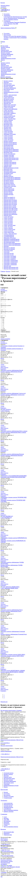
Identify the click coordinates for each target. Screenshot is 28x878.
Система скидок (8, 806)
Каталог (6, 36)
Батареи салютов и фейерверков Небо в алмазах (13, 432)
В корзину (3, 369)
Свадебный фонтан (9, 235)
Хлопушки (4, 57)
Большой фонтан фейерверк (11, 149)
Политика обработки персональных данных (7, 860)
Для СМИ (15, 23)
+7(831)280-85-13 (5, 10)
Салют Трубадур (5, 410)
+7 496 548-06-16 (5, 844)
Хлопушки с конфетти (10, 113)
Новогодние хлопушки (10, 104)
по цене (3, 289)
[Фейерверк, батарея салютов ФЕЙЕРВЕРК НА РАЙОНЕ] (14, 539)
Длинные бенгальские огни (11, 158)
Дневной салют (8, 130)
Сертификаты (21, 18)
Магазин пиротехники (7, 745)
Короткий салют (8, 114)
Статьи (5, 23)
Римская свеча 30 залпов (10, 202)
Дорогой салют (8, 121)
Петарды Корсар (8, 96)
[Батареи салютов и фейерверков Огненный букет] (14, 633)
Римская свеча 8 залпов (10, 211)
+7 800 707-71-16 (5, 850)
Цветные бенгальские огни (11, 267)
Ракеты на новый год (9, 197)
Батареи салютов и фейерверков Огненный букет (14, 634)
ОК (1, 876)
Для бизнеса (7, 15)
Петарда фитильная (9, 188)
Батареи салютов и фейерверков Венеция (12, 455)
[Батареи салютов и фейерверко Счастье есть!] (13, 393)
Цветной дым (7, 103)
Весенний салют (8, 124)
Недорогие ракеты (9, 180)
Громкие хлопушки (9, 155)
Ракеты (3, 60)
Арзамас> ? (10, 868)
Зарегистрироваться (6, 28)
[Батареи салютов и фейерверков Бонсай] (12, 370)
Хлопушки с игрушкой (10, 256)
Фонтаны (3, 48)
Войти (13, 28)
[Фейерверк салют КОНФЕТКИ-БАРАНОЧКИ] (14, 475)
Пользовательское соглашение (5, 863)
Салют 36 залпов (8, 132)
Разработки (23, 22)
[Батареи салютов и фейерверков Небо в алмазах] (14, 431)
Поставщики (10, 22)
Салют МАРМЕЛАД (6, 517)
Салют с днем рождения (10, 95)
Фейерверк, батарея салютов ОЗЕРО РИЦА (12, 656)
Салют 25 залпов (8, 135)
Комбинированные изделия (8, 58)
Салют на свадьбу (8, 107)
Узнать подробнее (5, 338)
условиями (3, 872)
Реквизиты (6, 833)
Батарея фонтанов (8, 111)
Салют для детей (8, 110)
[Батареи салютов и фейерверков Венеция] (12, 454)
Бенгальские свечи (6, 55)
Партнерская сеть (17, 16)
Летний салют (7, 127)
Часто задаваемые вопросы (11, 19)
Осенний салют (8, 123)
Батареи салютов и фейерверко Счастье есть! (12, 394)
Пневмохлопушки (8, 117)
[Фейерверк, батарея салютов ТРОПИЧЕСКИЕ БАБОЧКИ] (14, 498)
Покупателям (7, 34)
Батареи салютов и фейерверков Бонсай (11, 371)
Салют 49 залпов (8, 131)
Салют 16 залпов (8, 137)
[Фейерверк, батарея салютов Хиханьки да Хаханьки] (14, 347)
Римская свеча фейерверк (10, 109)
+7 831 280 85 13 (5, 754)
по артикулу (4, 290)
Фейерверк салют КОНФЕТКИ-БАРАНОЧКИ (13, 477)
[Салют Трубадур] (6, 409)
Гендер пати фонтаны (9, 153)
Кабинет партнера (8, 811)
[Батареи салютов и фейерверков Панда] (12, 609)
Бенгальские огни (8, 102)
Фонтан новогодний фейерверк (12, 243)
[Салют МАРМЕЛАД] (7, 516)
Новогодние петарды (9, 106)
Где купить (7, 14)
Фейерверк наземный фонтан (11, 239)
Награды (10, 23)
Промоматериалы (12, 18)
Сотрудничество (8, 16)
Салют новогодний (9, 97)
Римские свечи (5, 50)
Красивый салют (8, 125)
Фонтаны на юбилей (9, 247)
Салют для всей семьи (9, 118)
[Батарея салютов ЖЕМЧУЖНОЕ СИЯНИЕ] (13, 670)
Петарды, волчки (5, 53)
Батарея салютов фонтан (10, 142)
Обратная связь (8, 834)
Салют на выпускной (9, 116)
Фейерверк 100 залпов (10, 134)
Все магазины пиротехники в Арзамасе (11, 710)
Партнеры (17, 22)
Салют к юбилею (8, 120)
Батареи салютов (5, 47)
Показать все (4, 701)
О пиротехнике (13, 37)
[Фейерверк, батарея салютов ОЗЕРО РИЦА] (13, 654)
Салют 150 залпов (8, 139)
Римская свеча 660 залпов (10, 208)
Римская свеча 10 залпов (10, 200)
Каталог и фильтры (6, 76)
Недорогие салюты (9, 99)
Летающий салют (8, 173)
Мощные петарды (8, 100)
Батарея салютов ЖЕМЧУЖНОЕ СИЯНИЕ (12, 672)
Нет (2, 869)
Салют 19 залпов (8, 138)
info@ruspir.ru (4, 838)
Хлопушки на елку (9, 253)
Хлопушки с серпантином (11, 260)
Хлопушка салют (8, 250)
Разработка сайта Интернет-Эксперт (10, 866)
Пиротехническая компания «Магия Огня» (12, 740)
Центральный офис (9, 832)
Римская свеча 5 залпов (10, 205)
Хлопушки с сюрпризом (10, 263)
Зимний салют (7, 128)
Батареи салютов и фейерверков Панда (11, 611)
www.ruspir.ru (4, 840)
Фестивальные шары (6, 51)
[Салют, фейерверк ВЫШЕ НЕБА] (10, 586)
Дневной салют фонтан (10, 162)
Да (3, 869)
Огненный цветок (8, 773)
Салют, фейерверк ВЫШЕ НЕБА (9, 588)
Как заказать (17, 36)
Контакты (6, 25)
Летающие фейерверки (7, 54)
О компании (7, 21)
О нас (5, 22)
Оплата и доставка (9, 796)
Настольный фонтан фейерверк (12, 177)
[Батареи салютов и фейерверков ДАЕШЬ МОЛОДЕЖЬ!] (14, 563)
